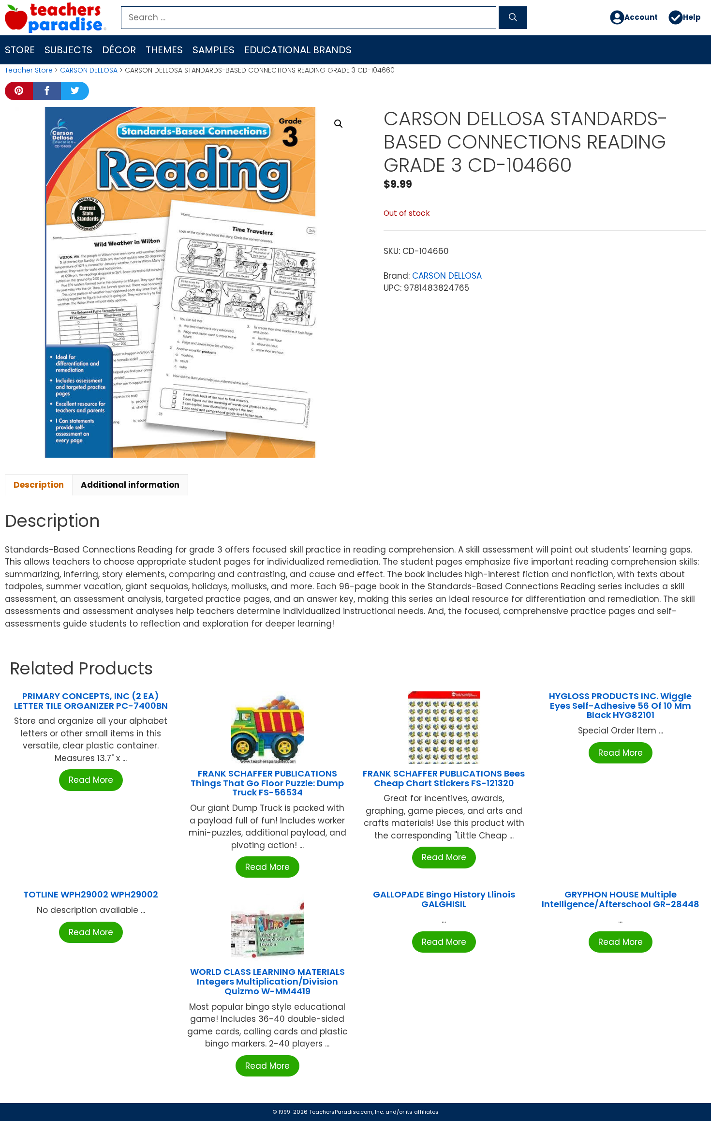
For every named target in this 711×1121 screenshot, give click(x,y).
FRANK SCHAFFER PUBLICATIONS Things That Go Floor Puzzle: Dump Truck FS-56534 (267, 783)
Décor (119, 50)
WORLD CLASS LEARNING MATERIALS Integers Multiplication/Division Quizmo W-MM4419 (267, 981)
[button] (338, 124)
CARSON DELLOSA (89, 70)
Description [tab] (39, 485)
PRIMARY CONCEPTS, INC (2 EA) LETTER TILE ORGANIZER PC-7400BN (91, 701)
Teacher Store (29, 70)
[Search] (513, 18)
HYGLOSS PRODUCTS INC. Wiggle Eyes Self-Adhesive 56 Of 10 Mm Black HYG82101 (620, 705)
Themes (164, 50)
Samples (214, 50)
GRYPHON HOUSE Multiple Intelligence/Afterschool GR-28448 (620, 899)
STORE (20, 50)
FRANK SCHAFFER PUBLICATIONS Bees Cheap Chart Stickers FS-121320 (444, 778)
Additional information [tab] (130, 485)
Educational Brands (298, 50)
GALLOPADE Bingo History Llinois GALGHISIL (444, 899)
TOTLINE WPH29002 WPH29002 (90, 894)
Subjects (68, 50)
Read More (91, 780)
